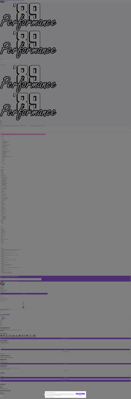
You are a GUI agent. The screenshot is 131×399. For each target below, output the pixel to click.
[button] (1, 396)
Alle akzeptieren (80, 393)
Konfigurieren (80, 395)
